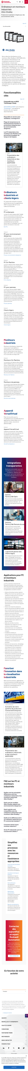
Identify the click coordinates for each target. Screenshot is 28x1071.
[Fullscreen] (20, 150)
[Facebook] (8, 1048)
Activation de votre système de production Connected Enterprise (14, 693)
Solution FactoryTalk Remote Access (12, 510)
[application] (14, 147)
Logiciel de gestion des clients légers (13, 539)
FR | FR (14, 1051)
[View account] (22, 2)
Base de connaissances (13, 904)
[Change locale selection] (20, 2)
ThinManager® (7, 108)
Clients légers (7, 324)
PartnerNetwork (11, 883)
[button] (14, 147)
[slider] (13, 150)
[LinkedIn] (4, 1048)
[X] (13, 1048)
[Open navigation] (26, 2)
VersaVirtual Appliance (9, 443)
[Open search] (17, 2)
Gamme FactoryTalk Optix (10, 482)
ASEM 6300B (7, 106)
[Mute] (18, 150)
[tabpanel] (14, 510)
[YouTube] (18, 1048)
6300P (13, 106)
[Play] (7, 150)
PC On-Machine (7, 280)
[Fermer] (26, 1056)
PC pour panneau (8, 303)
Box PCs (6, 226)
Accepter (14, 1067)
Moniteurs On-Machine (9, 374)
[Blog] (23, 1048)
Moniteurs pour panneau (9, 398)
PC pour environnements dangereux (12, 255)
